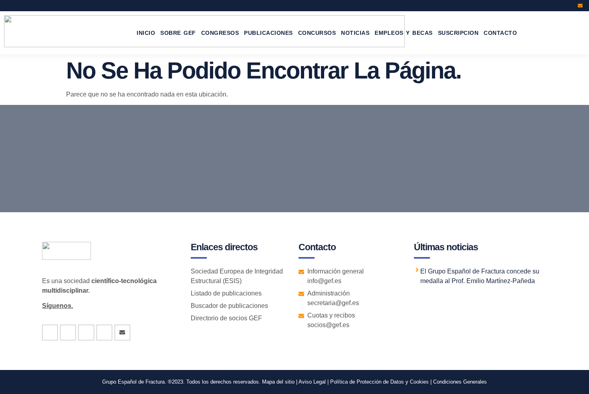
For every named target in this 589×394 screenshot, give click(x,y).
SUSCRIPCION (458, 33)
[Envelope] (580, 5)
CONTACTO (500, 33)
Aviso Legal (311, 382)
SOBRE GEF (178, 33)
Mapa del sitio (278, 382)
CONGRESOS (220, 33)
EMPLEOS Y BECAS (404, 33)
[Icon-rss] (569, 5)
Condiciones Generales (460, 382)
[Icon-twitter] (547, 5)
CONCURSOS (317, 33)
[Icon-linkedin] (558, 5)
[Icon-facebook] (537, 5)
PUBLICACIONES (268, 33)
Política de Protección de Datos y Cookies (379, 382)
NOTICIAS (355, 33)
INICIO (146, 33)
